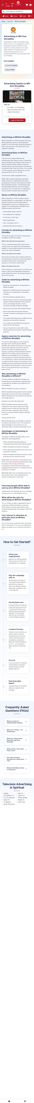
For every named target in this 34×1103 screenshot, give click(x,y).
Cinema (15, 16)
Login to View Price (17, 120)
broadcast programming (14, 461)
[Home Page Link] (18, 3)
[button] (3, 5)
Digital (24, 16)
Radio (6, 16)
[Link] (27, 5)
